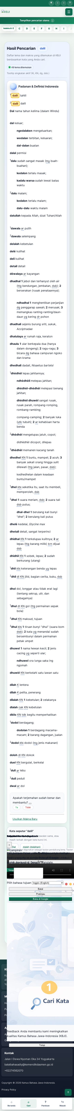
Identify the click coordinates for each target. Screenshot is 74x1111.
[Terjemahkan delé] (31, 252)
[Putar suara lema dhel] (33, 505)
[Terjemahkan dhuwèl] (19, 678)
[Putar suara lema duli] (28, 771)
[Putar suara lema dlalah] (44, 708)
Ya (16, 807)
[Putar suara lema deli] (27, 259)
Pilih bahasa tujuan (19, 882)
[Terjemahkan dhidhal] (28, 549)
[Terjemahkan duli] (32, 771)
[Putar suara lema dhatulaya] (55, 337)
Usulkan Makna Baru (25, 819)
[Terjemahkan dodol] (40, 723)
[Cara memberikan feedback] (30, 803)
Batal (40, 889)
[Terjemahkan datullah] (21, 221)
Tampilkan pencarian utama (34, 20)
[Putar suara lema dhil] (59, 569)
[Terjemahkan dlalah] (48, 708)
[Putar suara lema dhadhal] (62, 291)
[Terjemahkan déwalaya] (46, 274)
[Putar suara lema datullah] (18, 221)
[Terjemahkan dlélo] (63, 715)
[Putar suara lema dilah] (31, 685)
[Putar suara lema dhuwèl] (61, 673)
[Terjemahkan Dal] (19, 116)
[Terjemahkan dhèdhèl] (51, 374)
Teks (10, 878)
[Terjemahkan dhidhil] (47, 561)
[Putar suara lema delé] (28, 252)
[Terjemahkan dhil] (63, 569)
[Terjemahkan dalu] (34, 166)
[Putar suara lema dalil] (29, 96)
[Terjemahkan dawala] (37, 229)
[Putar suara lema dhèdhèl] (47, 374)
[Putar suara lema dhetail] (53, 532)
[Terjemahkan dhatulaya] (59, 337)
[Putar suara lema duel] (47, 763)
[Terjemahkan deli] (30, 259)
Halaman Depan (63, 3)
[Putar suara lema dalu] (31, 166)
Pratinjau (40, 894)
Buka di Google (40, 899)
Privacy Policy (9, 1089)
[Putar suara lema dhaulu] (33, 358)
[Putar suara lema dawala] (34, 229)
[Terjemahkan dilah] (35, 685)
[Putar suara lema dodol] (37, 723)
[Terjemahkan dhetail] (57, 532)
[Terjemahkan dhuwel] (52, 654)
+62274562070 (13, 1070)
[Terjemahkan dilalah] (62, 700)
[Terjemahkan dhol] (39, 599)
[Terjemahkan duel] (50, 763)
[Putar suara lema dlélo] (59, 715)
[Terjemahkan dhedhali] (60, 366)
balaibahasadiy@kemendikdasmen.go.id (28, 1064)
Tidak (28, 807)
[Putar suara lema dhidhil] (43, 561)
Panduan (69, 3)
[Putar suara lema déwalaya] (42, 274)
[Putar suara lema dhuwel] (48, 654)
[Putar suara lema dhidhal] (24, 549)
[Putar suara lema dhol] (35, 599)
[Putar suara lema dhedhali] (56, 366)
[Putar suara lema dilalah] (59, 700)
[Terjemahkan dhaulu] (37, 358)
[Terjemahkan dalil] (33, 96)
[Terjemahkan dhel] (37, 505)
